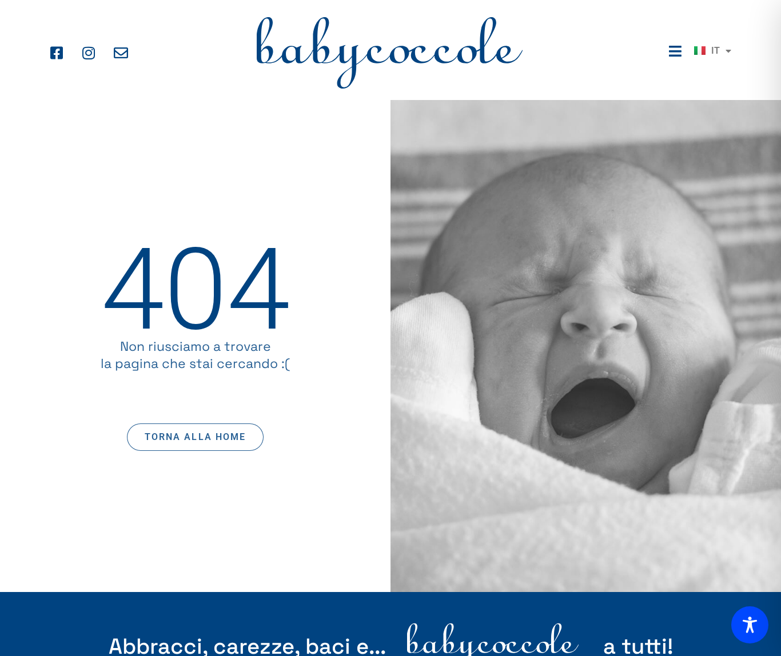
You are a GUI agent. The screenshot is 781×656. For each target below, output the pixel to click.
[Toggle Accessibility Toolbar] (750, 625)
